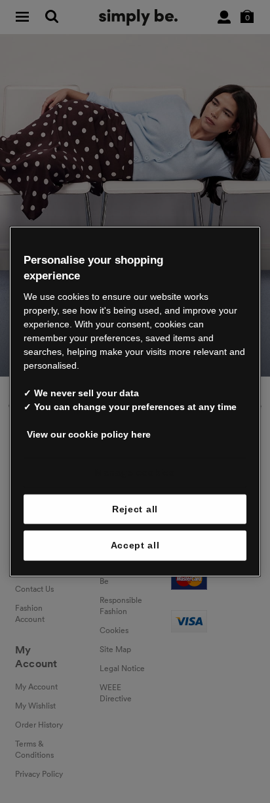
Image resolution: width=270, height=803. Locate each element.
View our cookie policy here (89, 434)
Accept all (135, 545)
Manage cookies (135, 472)
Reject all (135, 508)
